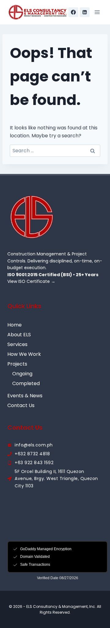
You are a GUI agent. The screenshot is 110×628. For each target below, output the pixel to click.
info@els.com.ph (34, 445)
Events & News (24, 395)
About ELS (19, 334)
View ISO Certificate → (31, 281)
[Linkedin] (85, 12)
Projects (17, 363)
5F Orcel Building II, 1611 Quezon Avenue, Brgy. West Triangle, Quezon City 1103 (56, 478)
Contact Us (21, 405)
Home (14, 324)
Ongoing (22, 373)
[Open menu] (97, 12)
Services (17, 344)
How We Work (24, 354)
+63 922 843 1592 (34, 463)
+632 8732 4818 (32, 454)
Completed (26, 383)
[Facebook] (73, 12)
